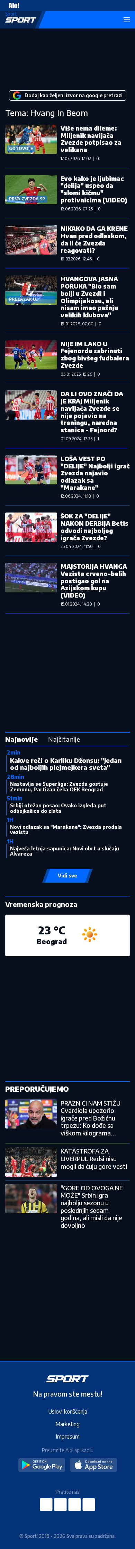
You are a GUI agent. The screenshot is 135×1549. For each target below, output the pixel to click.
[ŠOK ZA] (31, 531)
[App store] (93, 1465)
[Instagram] (60, 1504)
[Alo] (12, 5)
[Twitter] (75, 1504)
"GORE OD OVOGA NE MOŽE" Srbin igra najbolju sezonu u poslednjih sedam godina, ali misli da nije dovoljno (92, 1206)
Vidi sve (67, 875)
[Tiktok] (89, 1504)
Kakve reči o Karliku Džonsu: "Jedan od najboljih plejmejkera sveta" (66, 763)
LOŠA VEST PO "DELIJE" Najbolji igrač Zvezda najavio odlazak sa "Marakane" (95, 473)
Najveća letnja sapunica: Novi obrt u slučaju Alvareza (64, 851)
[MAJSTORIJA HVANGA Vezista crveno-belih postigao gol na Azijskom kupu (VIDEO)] (31, 584)
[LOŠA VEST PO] (31, 477)
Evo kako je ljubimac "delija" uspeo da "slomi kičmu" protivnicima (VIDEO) (94, 189)
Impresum (68, 1436)
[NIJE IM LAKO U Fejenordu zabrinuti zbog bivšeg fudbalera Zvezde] (31, 358)
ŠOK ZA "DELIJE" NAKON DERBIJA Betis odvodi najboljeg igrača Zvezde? (94, 526)
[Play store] (41, 1465)
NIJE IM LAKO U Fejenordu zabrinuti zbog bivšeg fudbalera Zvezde (95, 354)
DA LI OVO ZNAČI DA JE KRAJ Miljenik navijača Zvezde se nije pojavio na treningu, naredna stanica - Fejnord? (92, 412)
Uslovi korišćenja (67, 1411)
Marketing (67, 1424)
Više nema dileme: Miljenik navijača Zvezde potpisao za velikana (91, 138)
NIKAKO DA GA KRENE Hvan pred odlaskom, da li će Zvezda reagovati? (94, 239)
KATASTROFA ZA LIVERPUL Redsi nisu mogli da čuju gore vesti (94, 1158)
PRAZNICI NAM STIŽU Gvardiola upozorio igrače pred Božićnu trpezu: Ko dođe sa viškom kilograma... (90, 1118)
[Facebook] (46, 1504)
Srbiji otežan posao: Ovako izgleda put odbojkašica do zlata (58, 808)
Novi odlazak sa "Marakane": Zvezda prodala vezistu (66, 829)
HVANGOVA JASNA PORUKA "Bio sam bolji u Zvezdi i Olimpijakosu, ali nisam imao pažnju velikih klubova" (89, 297)
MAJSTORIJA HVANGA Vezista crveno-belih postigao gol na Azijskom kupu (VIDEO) (94, 581)
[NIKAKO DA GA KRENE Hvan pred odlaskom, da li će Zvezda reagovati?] (31, 243)
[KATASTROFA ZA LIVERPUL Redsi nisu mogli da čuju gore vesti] (31, 1161)
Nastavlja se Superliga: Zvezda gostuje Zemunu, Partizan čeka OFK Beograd (59, 786)
